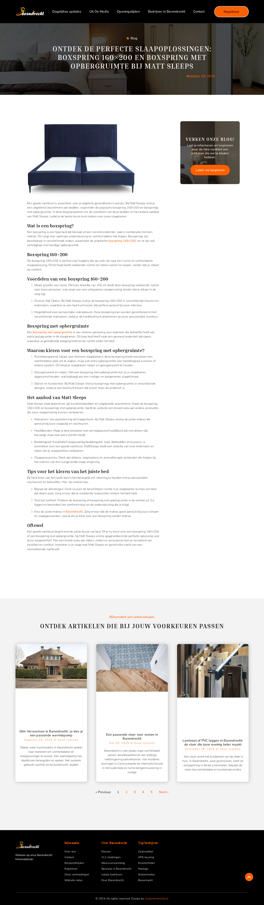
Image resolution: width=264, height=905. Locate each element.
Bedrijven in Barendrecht (166, 11)
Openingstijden (128, 11)
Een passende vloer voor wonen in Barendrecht (132, 736)
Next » (163, 792)
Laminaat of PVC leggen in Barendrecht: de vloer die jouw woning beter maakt (213, 742)
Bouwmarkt (145, 880)
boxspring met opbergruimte (52, 332)
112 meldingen (111, 857)
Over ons (70, 851)
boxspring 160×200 (122, 241)
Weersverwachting (113, 863)
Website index (73, 880)
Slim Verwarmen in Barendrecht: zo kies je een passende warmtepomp (51, 733)
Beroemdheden (74, 863)
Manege (143, 869)
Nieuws (106, 851)
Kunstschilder (146, 863)
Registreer (71, 869)
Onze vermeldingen (76, 874)
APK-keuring (146, 857)
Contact (198, 11)
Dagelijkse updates (66, 11)
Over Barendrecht (112, 880)
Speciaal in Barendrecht (116, 869)
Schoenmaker (146, 874)
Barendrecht (74, 512)
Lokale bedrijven (111, 874)
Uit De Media (99, 11)
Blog (134, 38)
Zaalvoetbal (145, 851)
